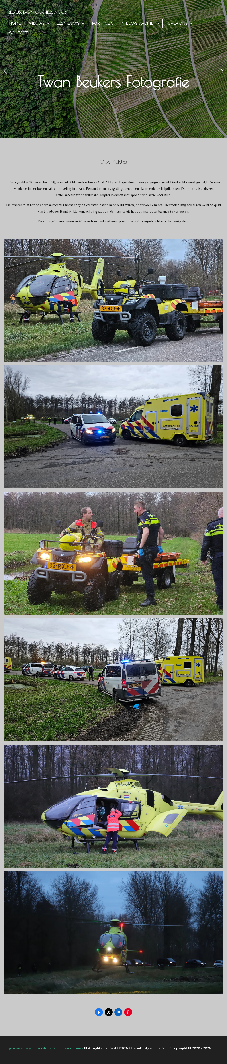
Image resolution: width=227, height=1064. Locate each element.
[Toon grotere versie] (113, 300)
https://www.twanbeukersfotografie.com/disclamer (44, 1048)
